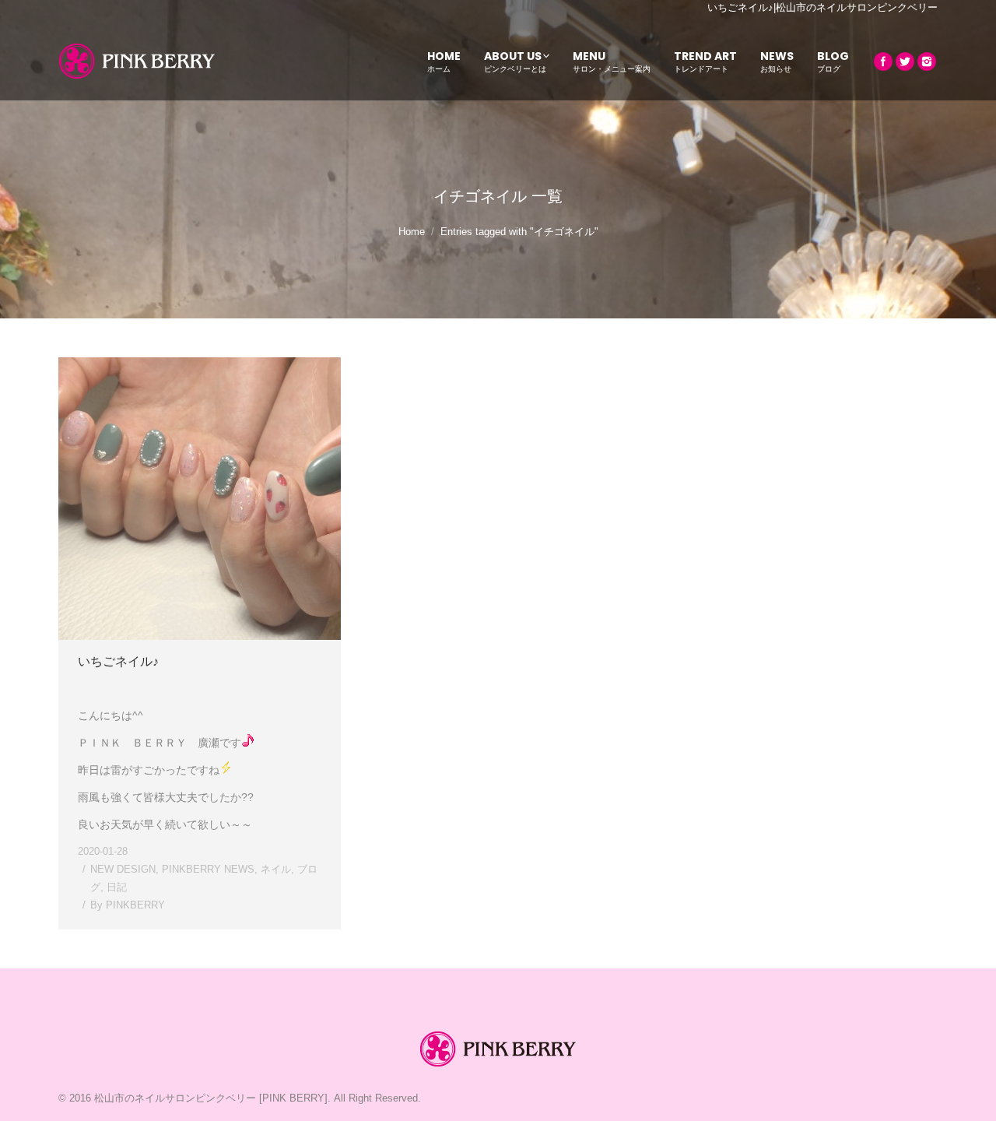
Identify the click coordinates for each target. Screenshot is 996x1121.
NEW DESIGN (123, 869)
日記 (117, 887)
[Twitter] (905, 61)
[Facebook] (883, 61)
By (127, 905)
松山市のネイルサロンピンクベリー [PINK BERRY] (211, 1098)
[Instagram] (926, 61)
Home (411, 231)
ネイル (276, 869)
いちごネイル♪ (118, 661)
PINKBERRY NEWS (208, 869)
